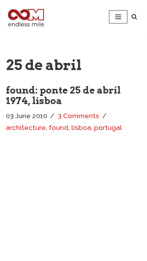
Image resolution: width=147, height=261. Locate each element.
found (58, 127)
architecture (26, 127)
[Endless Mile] (25, 16)
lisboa (81, 127)
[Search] (134, 17)
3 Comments (78, 116)
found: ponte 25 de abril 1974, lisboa (63, 95)
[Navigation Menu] (118, 16)
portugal (108, 127)
